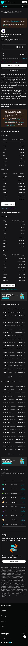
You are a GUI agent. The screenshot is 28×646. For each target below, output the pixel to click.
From (4, 45)
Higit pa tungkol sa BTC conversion (9, 208)
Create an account (14, 561)
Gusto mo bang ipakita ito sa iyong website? (11, 62)
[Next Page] (22, 377)
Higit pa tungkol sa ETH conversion (9, 289)
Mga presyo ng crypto (9, 11)
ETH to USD (12, 125)
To (3, 53)
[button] (14, 605)
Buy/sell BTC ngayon (8, 204)
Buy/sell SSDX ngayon (14, 65)
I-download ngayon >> (16, 21)
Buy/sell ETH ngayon (8, 285)
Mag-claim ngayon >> (8, 25)
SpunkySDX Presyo (18, 11)
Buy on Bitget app (14, 70)
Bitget (2, 11)
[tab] (14, 605)
